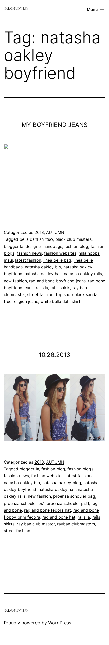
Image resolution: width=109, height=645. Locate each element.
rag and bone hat (58, 517)
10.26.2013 (54, 354)
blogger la (13, 246)
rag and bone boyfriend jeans (57, 280)
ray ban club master (36, 523)
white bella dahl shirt (60, 301)
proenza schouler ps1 (24, 503)
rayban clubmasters (76, 523)
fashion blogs (80, 468)
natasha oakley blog (61, 482)
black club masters (73, 239)
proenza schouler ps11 (68, 503)
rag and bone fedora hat (47, 510)
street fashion (40, 294)
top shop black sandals (78, 294)
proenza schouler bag (74, 496)
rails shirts (60, 287)
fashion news (29, 253)
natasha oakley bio (43, 266)
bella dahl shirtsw (36, 239)
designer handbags (44, 246)
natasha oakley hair (43, 273)
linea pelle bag (57, 260)
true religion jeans (21, 301)
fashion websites (60, 253)
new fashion (15, 280)
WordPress (59, 622)
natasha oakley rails (83, 273)
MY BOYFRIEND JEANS (54, 124)
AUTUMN (55, 232)
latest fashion (28, 260)
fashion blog (76, 246)
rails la (42, 287)
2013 (39, 232)
